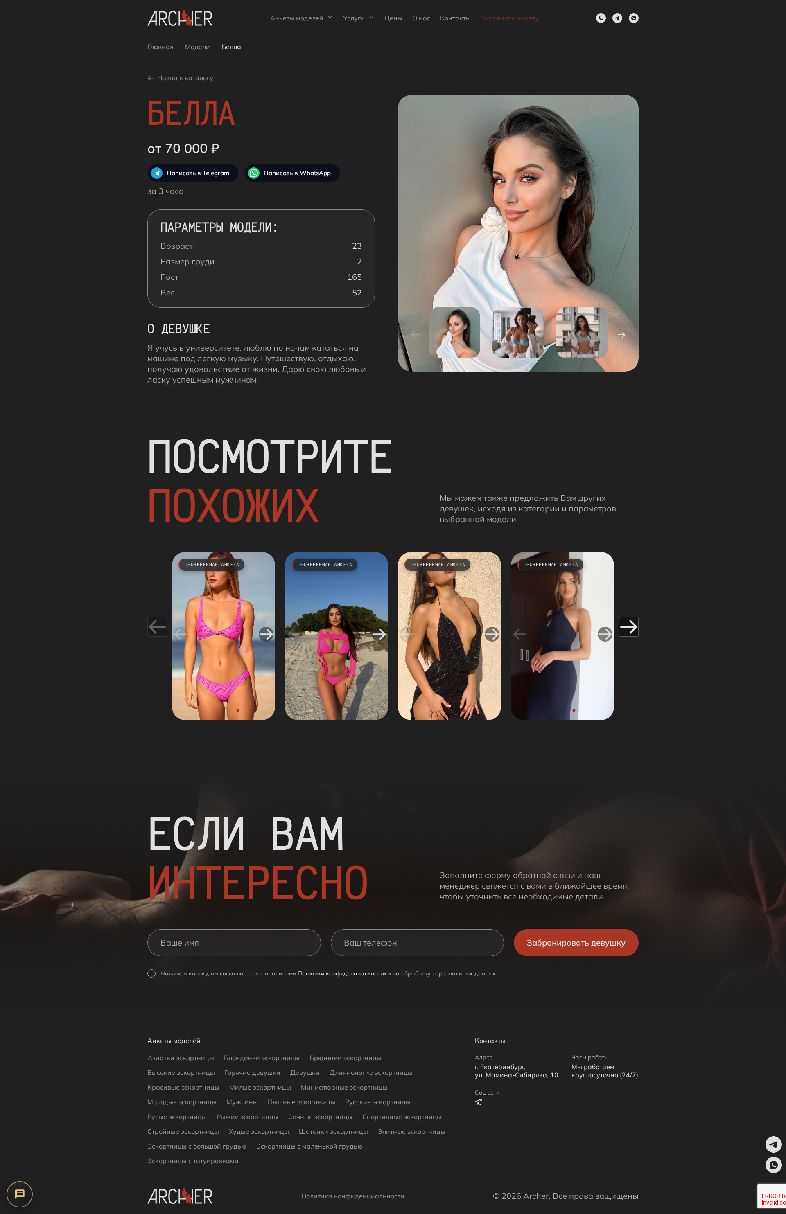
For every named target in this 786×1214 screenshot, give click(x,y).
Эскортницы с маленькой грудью (309, 1146)
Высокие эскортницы (181, 1072)
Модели (197, 47)
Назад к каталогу (185, 78)
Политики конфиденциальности (342, 973)
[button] (617, 18)
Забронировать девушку (576, 942)
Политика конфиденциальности (352, 1196)
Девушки (305, 1072)
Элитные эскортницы (411, 1131)
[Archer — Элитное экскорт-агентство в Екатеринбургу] (179, 1196)
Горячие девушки (252, 1072)
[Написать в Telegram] (479, 1102)
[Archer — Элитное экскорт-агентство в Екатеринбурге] (179, 18)
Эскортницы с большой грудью (196, 1146)
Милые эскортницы (260, 1087)
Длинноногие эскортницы (371, 1072)
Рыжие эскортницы (247, 1117)
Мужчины (242, 1102)
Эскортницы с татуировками (193, 1161)
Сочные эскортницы (320, 1117)
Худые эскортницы (259, 1131)
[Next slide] (266, 634)
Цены (393, 18)
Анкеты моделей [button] (296, 18)
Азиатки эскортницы (180, 1058)
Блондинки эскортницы (262, 1058)
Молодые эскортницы (182, 1102)
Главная (160, 47)
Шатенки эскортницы (333, 1131)
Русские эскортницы (378, 1102)
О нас (421, 18)
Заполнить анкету (510, 18)
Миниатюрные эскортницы (344, 1087)
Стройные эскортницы (183, 1131)
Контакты (455, 18)
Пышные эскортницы (301, 1102)
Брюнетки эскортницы (345, 1058)
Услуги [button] (354, 18)
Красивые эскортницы (183, 1087)
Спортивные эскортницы (402, 1117)
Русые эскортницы (177, 1117)
